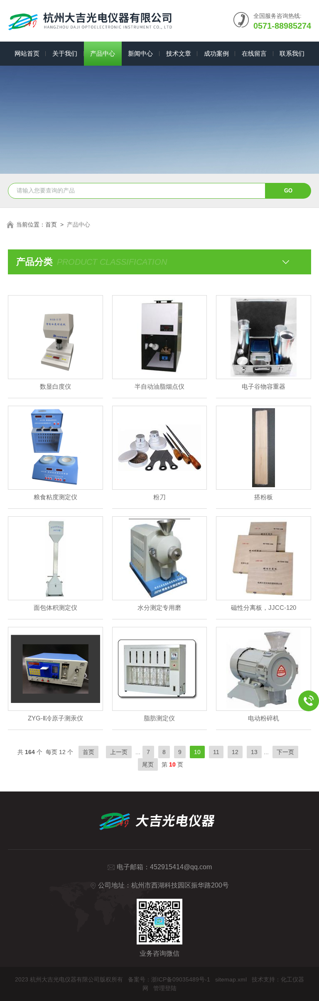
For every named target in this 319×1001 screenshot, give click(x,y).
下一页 (285, 752)
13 (254, 752)
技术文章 (178, 53)
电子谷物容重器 (263, 386)
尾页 (148, 764)
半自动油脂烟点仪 (159, 386)
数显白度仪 (55, 386)
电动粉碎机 (263, 718)
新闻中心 (140, 53)
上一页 (119, 752)
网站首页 (27, 53)
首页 (51, 224)
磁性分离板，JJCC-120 (263, 607)
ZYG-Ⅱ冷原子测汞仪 (55, 718)
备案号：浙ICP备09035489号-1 (169, 979)
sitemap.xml (231, 979)
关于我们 (64, 53)
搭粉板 (263, 496)
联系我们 (292, 53)
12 (235, 752)
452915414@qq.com (181, 866)
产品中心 (102, 53)
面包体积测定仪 (55, 607)
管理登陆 (165, 988)
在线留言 (254, 53)
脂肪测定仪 (159, 718)
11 (216, 752)
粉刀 (159, 496)
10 (197, 752)
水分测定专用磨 (159, 607)
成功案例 (216, 53)
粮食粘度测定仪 (55, 496)
